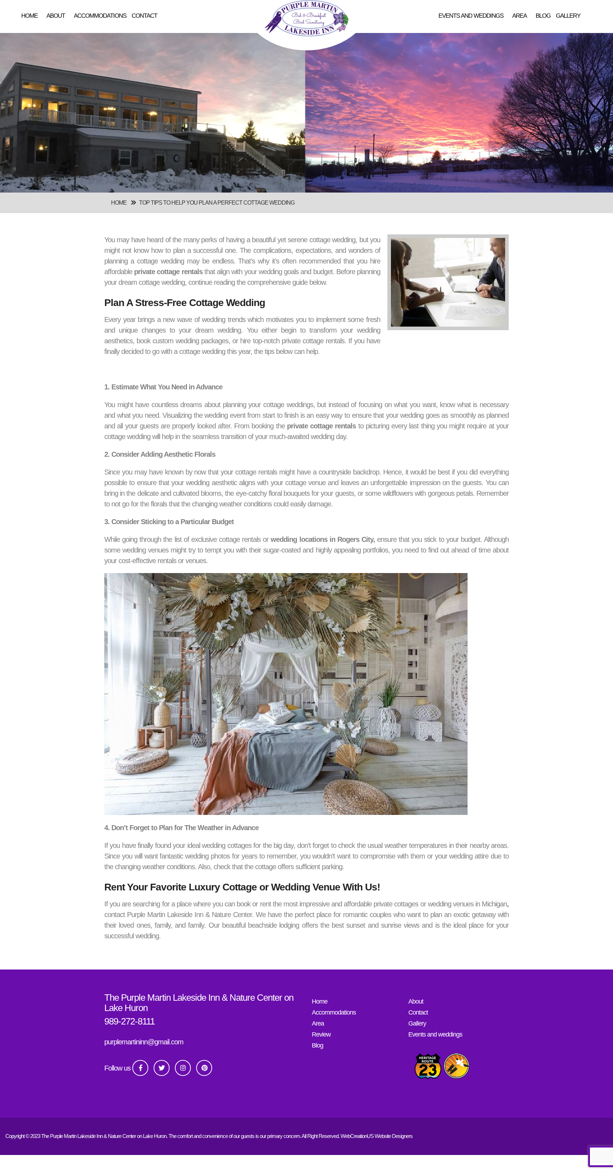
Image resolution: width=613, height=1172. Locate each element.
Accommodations (100, 15)
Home (29, 15)
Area (519, 15)
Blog (543, 15)
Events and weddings (470, 15)
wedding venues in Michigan (467, 904)
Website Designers (394, 1136)
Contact (144, 15)
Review (321, 1034)
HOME (119, 203)
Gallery (568, 15)
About (55, 15)
